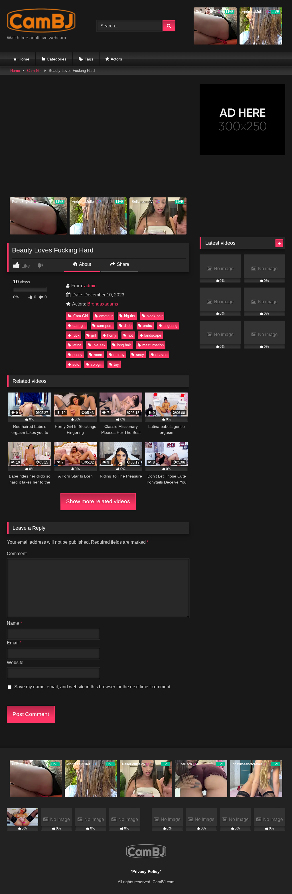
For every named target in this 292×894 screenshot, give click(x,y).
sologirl (96, 364)
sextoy (119, 355)
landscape (152, 335)
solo (75, 364)
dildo (127, 325)
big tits (129, 316)
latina (76, 345)
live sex (99, 345)
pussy (77, 355)
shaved (161, 355)
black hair (155, 316)
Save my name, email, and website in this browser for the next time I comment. (92, 686)
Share (122, 264)
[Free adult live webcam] (45, 21)
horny (111, 335)
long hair (124, 345)
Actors (116, 59)
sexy (140, 355)
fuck (76, 335)
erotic (147, 325)
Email (14, 642)
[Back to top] (274, 877)
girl (93, 335)
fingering (170, 325)
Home (24, 59)
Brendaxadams (102, 304)
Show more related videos (98, 501)
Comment (17, 553)
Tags (89, 59)
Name (14, 623)
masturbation (153, 345)
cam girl (79, 325)
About (84, 264)
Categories (56, 59)
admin (90, 285)
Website (15, 662)
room (98, 355)
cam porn (104, 325)
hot (130, 335)
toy (116, 364)
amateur (106, 316)
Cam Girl (34, 70)
